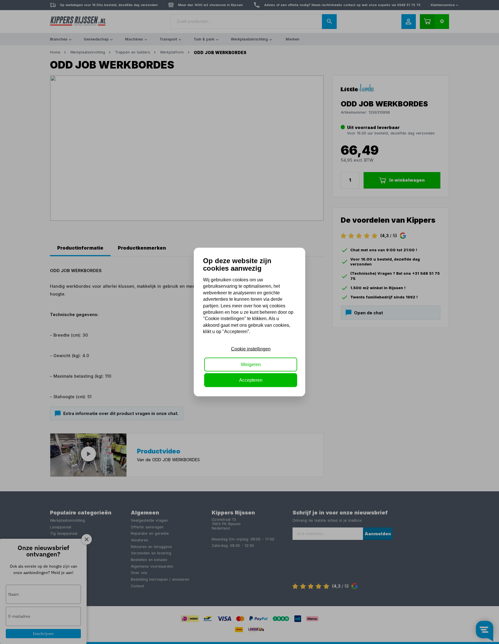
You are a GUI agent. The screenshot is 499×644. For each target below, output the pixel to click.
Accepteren (250, 380)
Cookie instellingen (251, 348)
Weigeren (251, 364)
